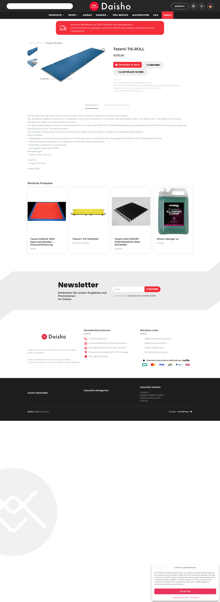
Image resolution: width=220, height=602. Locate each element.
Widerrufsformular (153, 347)
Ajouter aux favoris (131, 72)
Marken (101, 15)
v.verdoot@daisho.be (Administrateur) (107, 343)
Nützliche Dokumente (156, 352)
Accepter (185, 591)
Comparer (154, 65)
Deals (167, 15)
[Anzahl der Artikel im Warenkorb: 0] (202, 6)
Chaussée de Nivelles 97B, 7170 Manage (108, 352)
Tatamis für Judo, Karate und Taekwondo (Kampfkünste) (152, 86)
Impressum (194, 597)
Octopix (172, 412)
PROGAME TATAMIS (134, 91)
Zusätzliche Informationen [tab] (116, 105)
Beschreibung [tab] (91, 105)
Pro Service (120, 15)
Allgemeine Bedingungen (157, 338)
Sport (72, 15)
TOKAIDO (144, 392)
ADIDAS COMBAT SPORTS (152, 395)
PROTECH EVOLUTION (150, 398)
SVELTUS (144, 401)
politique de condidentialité (142, 296)
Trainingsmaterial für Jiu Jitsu (147, 88)
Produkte (55, 15)
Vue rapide (60, 231)
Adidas (87, 15)
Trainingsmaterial (122, 88)
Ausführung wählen (187, 216)
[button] (103, 50)
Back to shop (36, 43)
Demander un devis (129, 65)
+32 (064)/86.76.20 (97, 338)
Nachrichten (140, 15)
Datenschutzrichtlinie (181, 597)
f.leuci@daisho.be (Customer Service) (107, 347)
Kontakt (180, 6)
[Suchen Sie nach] (70, 6)
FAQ (155, 15)
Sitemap (45, 412)
